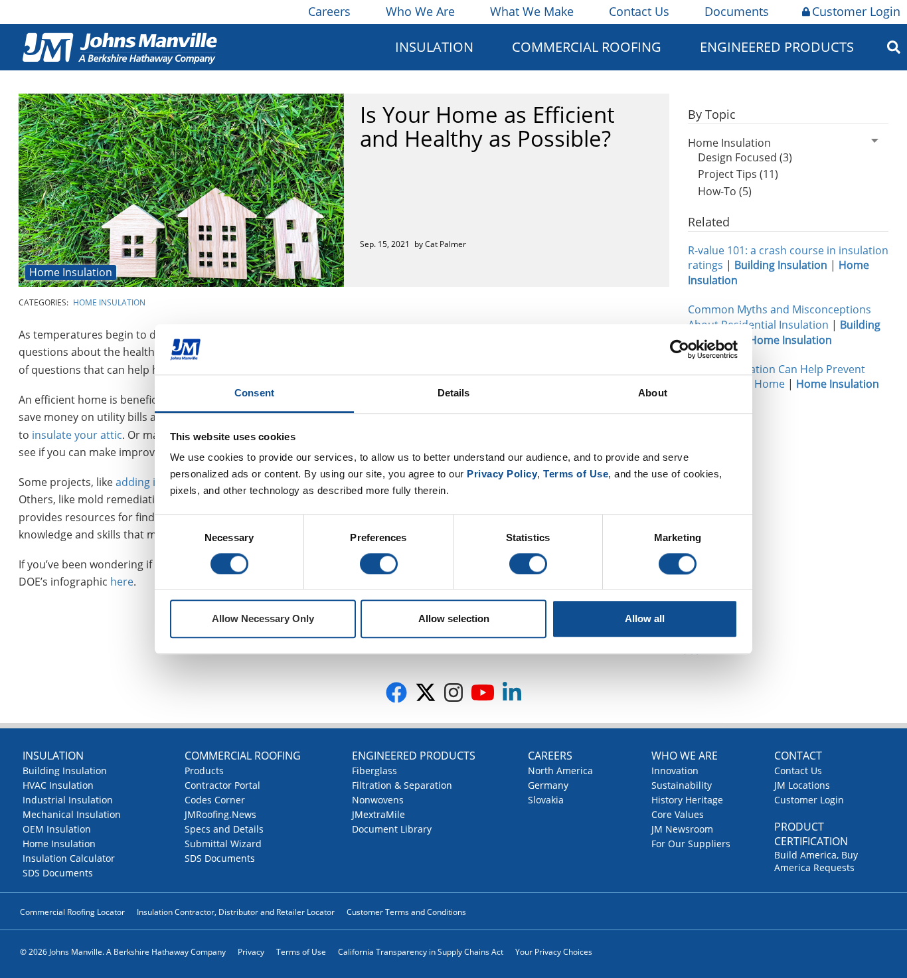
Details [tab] (454, 393)
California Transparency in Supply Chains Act (420, 951)
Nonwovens (378, 799)
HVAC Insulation (58, 785)
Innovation (675, 770)
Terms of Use (301, 951)
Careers (329, 11)
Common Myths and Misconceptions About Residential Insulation (779, 317)
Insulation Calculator (69, 858)
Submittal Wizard (223, 843)
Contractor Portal (222, 785)
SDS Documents (58, 872)
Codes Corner (215, 799)
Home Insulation (70, 272)
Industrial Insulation (68, 799)
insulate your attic (77, 435)
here (121, 581)
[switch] (379, 563)
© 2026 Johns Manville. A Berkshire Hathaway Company (123, 951)
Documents (736, 11)
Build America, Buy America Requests (816, 861)
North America (560, 770)
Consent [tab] (254, 393)
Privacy (251, 951)
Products (204, 770)
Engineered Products (413, 755)
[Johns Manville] (119, 46)
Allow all (645, 619)
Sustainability (681, 785)
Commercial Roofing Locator (72, 912)
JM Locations (802, 785)
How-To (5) (725, 191)
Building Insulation (65, 770)
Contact (798, 755)
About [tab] (652, 393)
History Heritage (687, 799)
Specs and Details (224, 829)
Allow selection (453, 619)
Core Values (677, 814)
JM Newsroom (682, 829)
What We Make (532, 11)
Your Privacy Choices (553, 951)
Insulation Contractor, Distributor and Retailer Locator (236, 912)
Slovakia (546, 799)
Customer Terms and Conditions (406, 912)
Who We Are (420, 11)
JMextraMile (378, 814)
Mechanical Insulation (72, 814)
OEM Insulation (57, 829)
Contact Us (639, 11)
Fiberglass (374, 770)
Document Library (392, 829)
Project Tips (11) (738, 174)
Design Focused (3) (745, 157)
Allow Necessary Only (263, 619)
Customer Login (856, 11)
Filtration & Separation (402, 785)
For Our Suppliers (690, 843)
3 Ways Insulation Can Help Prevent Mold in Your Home (776, 377)
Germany (548, 785)
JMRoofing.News (220, 814)
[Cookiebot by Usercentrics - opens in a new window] (679, 349)
